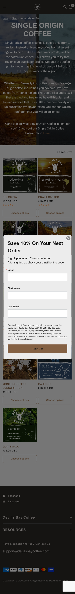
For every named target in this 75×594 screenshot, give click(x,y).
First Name (14, 288)
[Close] (68, 238)
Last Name (13, 306)
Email (11, 270)
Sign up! (37, 349)
